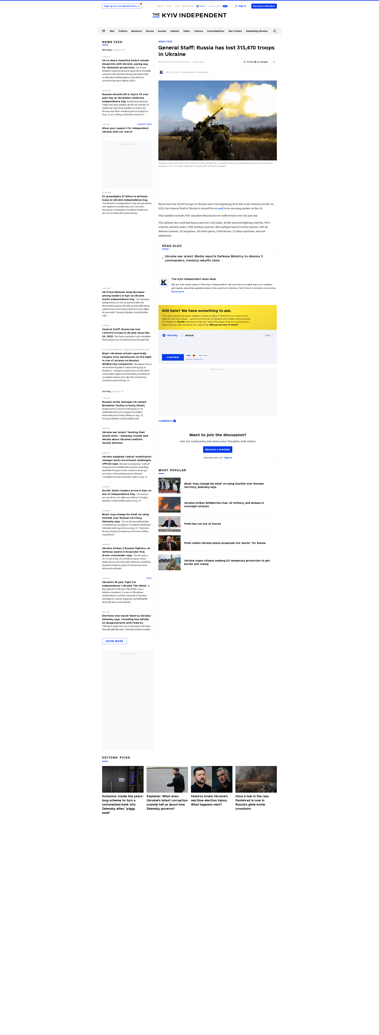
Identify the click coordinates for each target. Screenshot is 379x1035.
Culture (198, 31)
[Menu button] (103, 30)
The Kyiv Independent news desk (189, 72)
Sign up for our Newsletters (122, 6)
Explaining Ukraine (257, 31)
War (112, 31)
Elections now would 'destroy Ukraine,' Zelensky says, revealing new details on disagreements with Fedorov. (127, 619)
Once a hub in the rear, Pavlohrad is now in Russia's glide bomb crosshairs (252, 802)
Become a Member (264, 6)
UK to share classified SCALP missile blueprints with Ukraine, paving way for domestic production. (125, 64)
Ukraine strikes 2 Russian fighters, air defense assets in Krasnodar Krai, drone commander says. (126, 552)
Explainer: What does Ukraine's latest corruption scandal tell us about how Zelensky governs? (167, 802)
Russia (150, 31)
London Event (215, 6)
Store (202, 6)
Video (186, 31)
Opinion (174, 31)
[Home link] (189, 15)
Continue (173, 357)
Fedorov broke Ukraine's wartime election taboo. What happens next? (209, 800)
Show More (114, 641)
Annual (189, 335)
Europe (162, 31)
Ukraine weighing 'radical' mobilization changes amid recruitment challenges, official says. (126, 460)
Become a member (217, 449)
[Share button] (274, 62)
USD (267, 335)
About (160, 6)
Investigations (215, 31)
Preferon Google (257, 62)
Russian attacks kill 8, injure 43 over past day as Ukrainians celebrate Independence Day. (125, 98)
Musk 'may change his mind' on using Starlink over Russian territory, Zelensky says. (125, 518)
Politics (123, 31)
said (220, 208)
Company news (144, 124)
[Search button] (274, 31)
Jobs (177, 6)
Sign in (228, 457)
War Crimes (235, 31)
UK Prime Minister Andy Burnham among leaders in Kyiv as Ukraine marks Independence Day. (123, 296)
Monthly (172, 335)
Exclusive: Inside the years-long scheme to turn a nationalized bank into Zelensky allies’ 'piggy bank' (123, 804)
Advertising (187, 6)
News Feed (165, 41)
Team (169, 6)
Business (136, 31)
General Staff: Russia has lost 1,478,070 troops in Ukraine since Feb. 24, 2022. (126, 333)
